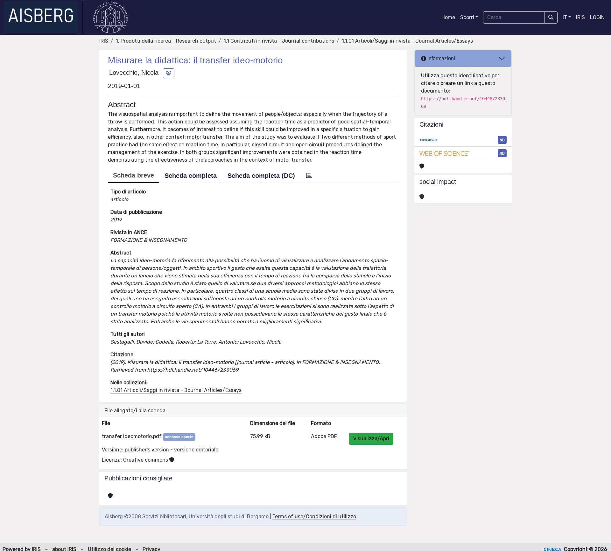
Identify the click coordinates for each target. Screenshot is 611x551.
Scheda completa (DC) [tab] (261, 175)
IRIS (580, 17)
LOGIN (597, 17)
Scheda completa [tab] (191, 175)
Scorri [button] (467, 17)
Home (448, 17)
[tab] (309, 175)
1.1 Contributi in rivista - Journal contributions (279, 41)
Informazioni (440, 58)
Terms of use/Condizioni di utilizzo (314, 516)
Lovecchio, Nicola (133, 72)
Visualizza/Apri (371, 439)
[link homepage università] (110, 17)
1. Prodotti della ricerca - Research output (166, 41)
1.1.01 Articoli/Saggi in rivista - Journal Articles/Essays (407, 41)
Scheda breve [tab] (133, 175)
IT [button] (565, 17)
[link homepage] (43, 17)
